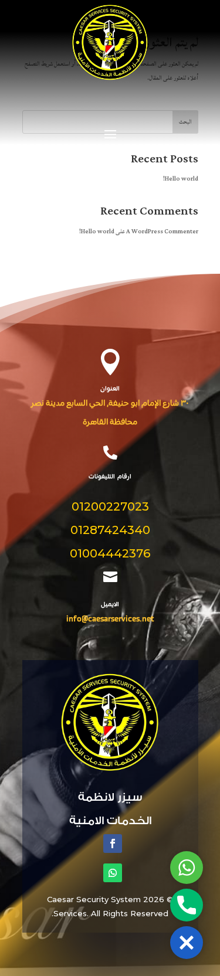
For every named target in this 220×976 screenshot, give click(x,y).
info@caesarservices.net (110, 619)
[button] (186, 942)
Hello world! (180, 179)
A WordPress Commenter (162, 231)
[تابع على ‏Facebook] (112, 843)
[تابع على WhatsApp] (112, 872)
